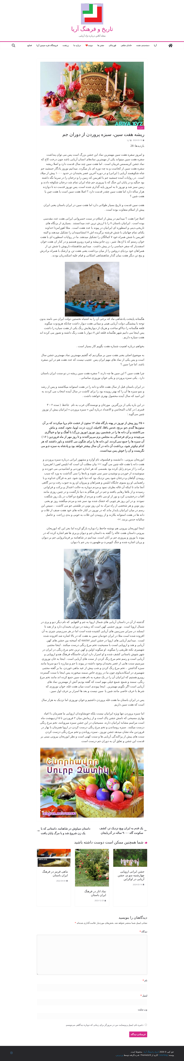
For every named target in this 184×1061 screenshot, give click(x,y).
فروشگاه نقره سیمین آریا (47, 45)
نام (145, 980)
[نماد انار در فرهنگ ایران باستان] (92, 851)
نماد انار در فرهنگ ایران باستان (95, 893)
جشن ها (100, 45)
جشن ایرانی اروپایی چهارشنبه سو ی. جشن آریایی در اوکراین (131, 875)
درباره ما (77, 45)
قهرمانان (112, 45)
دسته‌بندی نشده (142, 45)
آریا (155, 45)
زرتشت (66, 45)
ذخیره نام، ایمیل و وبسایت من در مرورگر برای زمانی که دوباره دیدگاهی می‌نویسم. (104, 1024)
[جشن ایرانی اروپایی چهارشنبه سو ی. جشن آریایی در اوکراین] (130, 851)
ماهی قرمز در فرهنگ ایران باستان (55, 873)
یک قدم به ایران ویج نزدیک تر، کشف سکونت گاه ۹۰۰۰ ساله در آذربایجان (121, 830)
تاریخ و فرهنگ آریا (92, 29)
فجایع (29, 45)
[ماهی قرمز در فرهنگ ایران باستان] (54, 851)
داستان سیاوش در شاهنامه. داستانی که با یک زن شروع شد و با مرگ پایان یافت (65, 831)
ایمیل (143, 995)
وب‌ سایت (142, 1009)
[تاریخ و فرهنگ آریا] (170, 45)
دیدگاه (143, 931)
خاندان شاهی (126, 45)
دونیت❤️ (89, 45)
